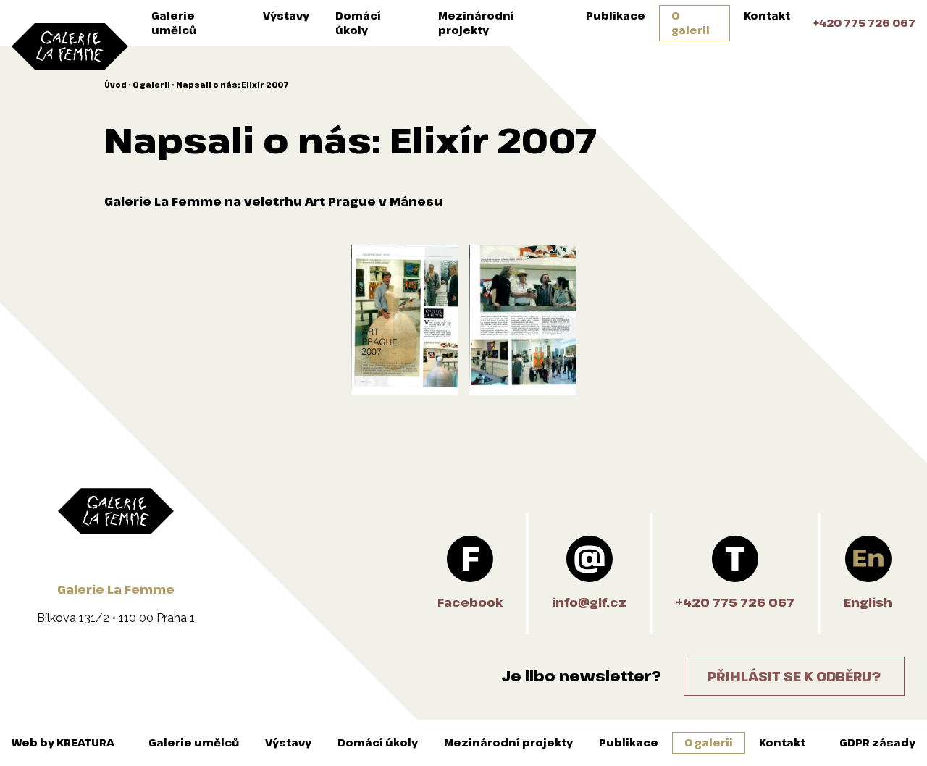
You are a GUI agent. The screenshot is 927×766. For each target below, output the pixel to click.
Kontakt (767, 15)
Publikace (615, 15)
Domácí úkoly (358, 23)
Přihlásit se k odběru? (794, 676)
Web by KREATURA (63, 742)
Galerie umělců (173, 23)
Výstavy (286, 15)
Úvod (115, 85)
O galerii (690, 23)
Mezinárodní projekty (476, 23)
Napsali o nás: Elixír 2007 (232, 85)
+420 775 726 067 (864, 23)
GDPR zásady (877, 742)
